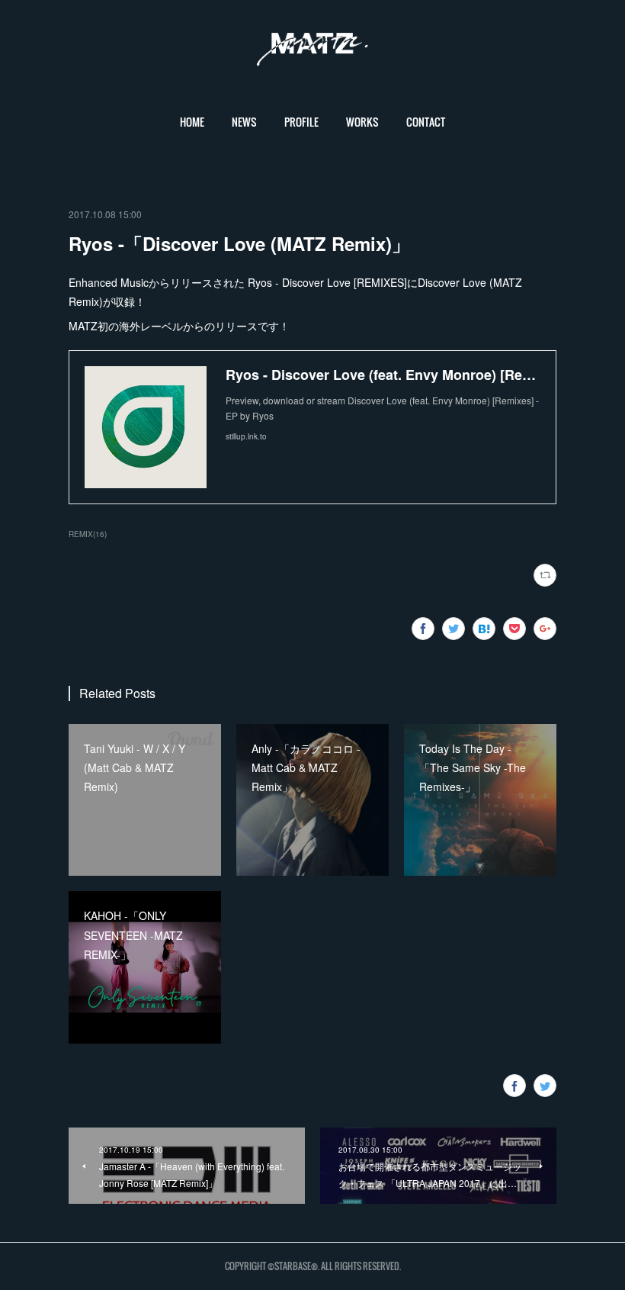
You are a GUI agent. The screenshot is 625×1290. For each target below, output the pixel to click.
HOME (192, 122)
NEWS (244, 122)
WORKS (362, 122)
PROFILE (301, 122)
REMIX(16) (88, 534)
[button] (192, 122)
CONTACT (425, 122)
